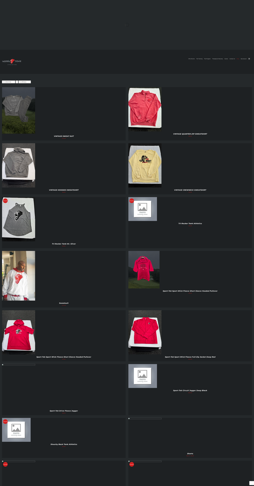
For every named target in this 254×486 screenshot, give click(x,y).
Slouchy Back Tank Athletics (64, 444)
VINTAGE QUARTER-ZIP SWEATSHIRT (190, 134)
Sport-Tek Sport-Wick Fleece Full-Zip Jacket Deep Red (190, 357)
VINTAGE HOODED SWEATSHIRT (64, 190)
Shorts (190, 454)
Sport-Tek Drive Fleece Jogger (64, 411)
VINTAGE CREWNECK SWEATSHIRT (190, 190)
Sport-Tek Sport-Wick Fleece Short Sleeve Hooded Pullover (190, 291)
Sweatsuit (64, 303)
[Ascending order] (17, 82)
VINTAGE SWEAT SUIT (64, 136)
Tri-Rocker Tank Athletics (190, 223)
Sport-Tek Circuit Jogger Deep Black (190, 390)
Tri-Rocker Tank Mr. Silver (64, 244)
